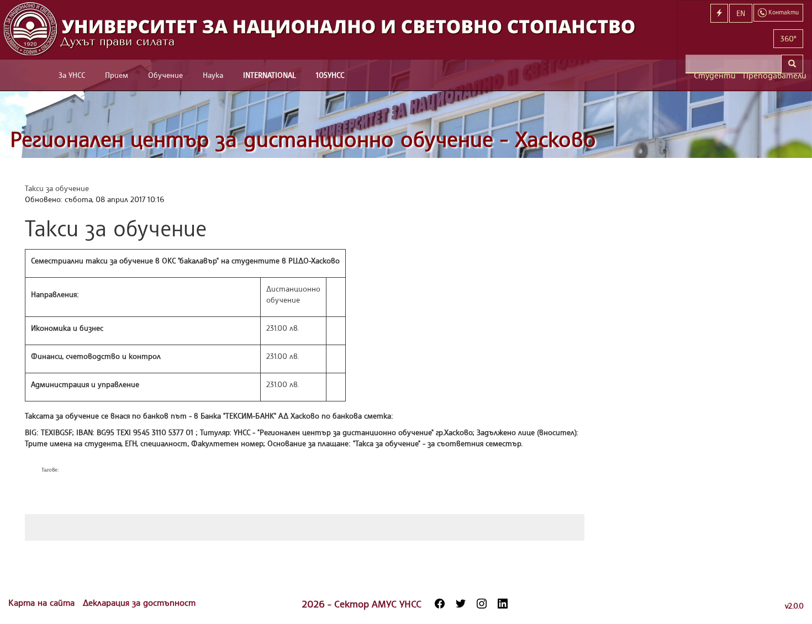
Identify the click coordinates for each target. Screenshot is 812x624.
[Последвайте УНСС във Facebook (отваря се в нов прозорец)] (440, 603)
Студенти (714, 75)
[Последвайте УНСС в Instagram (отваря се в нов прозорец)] (481, 603)
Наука (213, 75)
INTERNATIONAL (269, 75)
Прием (116, 75)
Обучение (165, 75)
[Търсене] (792, 64)
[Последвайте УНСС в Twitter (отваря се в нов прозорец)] (461, 603)
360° (788, 38)
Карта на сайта (42, 602)
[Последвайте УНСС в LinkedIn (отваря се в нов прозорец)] (502, 603)
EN (740, 13)
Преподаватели (773, 75)
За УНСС (72, 75)
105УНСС (330, 75)
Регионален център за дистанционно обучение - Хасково (303, 138)
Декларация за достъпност (139, 602)
